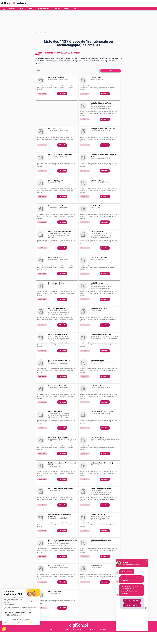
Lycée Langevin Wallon (56, 180)
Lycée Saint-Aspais (54, 129)
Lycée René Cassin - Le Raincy (101, 103)
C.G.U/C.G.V (75, 630)
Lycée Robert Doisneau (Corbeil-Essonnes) (59, 361)
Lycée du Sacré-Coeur (56, 566)
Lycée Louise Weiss (55, 591)
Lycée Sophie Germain (56, 77)
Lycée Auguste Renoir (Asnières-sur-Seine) (103, 155)
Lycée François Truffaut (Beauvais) (60, 489)
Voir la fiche (62, 93)
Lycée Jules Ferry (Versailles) (101, 489)
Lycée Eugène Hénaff (55, 411)
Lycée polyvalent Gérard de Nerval (60, 154)
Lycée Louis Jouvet (55, 257)
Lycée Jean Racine (97, 231)
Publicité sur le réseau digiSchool (60, 630)
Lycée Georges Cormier (56, 309)
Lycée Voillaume (96, 566)
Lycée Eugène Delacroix (99, 257)
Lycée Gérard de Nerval (99, 309)
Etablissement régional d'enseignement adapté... (62, 464)
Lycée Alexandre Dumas (99, 386)
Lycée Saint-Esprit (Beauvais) (58, 437)
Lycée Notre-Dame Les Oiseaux (102, 334)
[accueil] (4, 8)
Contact (82, 630)
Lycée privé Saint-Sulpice (57, 206)
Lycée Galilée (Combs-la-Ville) (101, 540)
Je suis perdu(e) (131, 605)
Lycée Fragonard (96, 77)
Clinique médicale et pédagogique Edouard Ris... (60, 515)
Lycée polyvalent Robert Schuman (60, 386)
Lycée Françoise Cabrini (99, 514)
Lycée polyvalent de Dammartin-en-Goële (62, 540)
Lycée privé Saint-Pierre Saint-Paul (103, 129)
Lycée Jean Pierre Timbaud (57, 334)
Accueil (37, 33)
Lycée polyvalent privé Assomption (60, 231)
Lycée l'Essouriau (97, 283)
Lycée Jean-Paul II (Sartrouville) (102, 463)
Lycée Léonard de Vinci (56, 283)
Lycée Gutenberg (97, 206)
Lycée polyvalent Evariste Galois (102, 411)
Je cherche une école (132, 601)
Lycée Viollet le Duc (97, 437)
